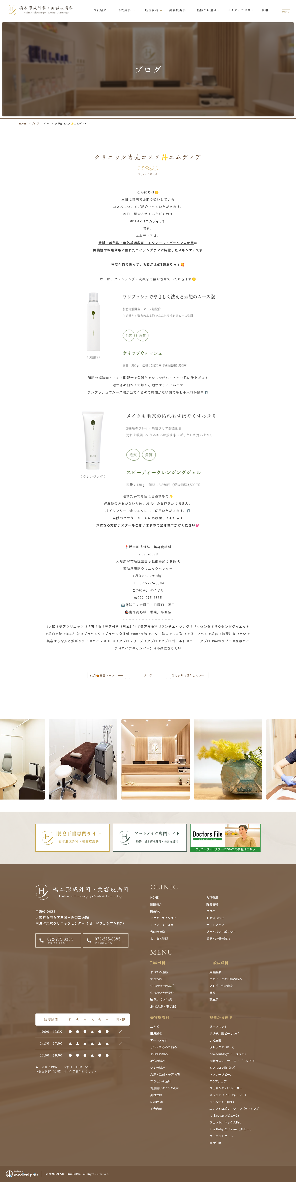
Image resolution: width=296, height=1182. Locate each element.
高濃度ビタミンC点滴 (164, 1088)
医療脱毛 (156, 1033)
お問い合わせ (215, 918)
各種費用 (212, 897)
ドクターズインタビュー (166, 918)
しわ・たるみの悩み (163, 1047)
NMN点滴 (156, 1102)
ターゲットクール (221, 1136)
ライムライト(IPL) (221, 1102)
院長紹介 (156, 911)
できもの (156, 979)
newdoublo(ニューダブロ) (227, 1054)
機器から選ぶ (207, 10)
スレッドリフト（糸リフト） (228, 1095)
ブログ (35, 123)
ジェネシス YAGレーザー (225, 1088)
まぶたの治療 (159, 972)
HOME (23, 123)
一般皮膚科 (150, 10)
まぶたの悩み (159, 1054)
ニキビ (154, 1027)
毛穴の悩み (157, 1061)
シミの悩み (157, 1068)
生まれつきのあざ (162, 986)
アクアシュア (218, 1081)
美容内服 (156, 1109)
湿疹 (212, 993)
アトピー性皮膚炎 (221, 986)
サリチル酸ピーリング (224, 1033)
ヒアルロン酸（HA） (223, 1068)
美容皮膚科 (177, 10)
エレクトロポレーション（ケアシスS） (235, 1109)
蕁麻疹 (213, 999)
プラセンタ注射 (160, 1081)
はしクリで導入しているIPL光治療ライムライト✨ (190, 675)
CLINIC (164, 887)
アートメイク (159, 1040)
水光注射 (215, 1040)
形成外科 (124, 10)
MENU (161, 952)
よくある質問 (159, 938)
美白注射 (156, 1095)
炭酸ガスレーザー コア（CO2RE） (232, 1061)
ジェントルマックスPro (225, 1122)
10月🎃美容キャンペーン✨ (108, 675)
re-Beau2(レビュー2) (224, 1115)
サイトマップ (215, 925)
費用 (265, 10)
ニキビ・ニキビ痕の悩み (225, 979)
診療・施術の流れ (218, 938)
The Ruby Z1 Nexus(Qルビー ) (230, 1129)
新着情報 (212, 904)
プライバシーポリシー (221, 932)
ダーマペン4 (217, 1027)
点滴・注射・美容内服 (165, 1074)
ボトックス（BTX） (222, 1047)
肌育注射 (215, 1143)
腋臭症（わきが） (162, 999)
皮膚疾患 (215, 972)
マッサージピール (221, 1074)
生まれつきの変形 (162, 993)
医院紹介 (100, 10)
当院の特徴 (157, 932)
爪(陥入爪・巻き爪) (163, 1006)
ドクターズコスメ (241, 10)
